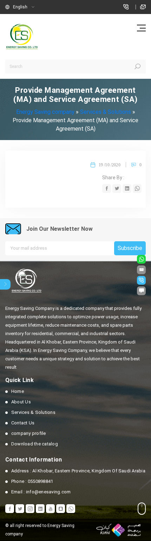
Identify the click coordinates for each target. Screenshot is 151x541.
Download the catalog (34, 443)
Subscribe (130, 248)
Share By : (113, 177)
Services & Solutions (33, 412)
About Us (21, 401)
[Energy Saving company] (22, 36)
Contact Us (22, 422)
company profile (28, 433)
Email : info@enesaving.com (41, 491)
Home (17, 391)
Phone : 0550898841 (32, 481)
